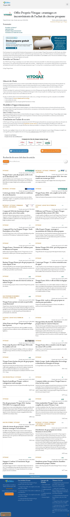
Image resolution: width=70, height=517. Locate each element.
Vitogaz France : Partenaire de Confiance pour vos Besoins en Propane (18, 248)
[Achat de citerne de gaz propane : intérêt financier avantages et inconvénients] (29, 422)
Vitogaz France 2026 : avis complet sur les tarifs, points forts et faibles (51, 194)
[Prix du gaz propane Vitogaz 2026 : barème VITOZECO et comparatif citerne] (29, 399)
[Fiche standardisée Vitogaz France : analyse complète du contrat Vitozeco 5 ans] (62, 399)
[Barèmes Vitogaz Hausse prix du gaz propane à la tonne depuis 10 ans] (29, 258)
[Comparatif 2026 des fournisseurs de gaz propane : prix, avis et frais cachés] (29, 205)
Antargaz (39, 172)
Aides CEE (13, 297)
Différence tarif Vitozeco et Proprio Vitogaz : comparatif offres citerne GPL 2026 (50, 212)
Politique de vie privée (46, 487)
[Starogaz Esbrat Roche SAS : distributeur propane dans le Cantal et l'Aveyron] (62, 317)
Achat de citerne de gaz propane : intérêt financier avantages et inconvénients (16, 427)
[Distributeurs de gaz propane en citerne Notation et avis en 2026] (62, 422)
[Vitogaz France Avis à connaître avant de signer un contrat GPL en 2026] (62, 340)
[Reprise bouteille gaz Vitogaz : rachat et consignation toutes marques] (29, 377)
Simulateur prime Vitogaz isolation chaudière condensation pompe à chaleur (50, 462)
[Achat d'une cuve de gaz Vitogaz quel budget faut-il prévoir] (29, 317)
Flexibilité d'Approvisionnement (13, 31)
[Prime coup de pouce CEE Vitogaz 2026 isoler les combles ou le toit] (29, 340)
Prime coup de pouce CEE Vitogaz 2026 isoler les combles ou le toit (18, 346)
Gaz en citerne (8, 422)
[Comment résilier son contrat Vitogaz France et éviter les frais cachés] (62, 377)
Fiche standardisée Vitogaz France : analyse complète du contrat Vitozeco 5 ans (49, 404)
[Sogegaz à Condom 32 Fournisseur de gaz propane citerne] (29, 457)
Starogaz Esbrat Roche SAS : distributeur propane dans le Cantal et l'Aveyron (49, 323)
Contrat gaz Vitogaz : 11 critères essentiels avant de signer (51, 263)
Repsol (6, 207)
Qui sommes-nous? (46, 484)
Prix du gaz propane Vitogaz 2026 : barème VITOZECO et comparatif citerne (17, 404)
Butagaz (38, 170)
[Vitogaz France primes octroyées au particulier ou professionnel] (29, 296)
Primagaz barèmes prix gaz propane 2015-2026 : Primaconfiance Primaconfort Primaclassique (60, 484)
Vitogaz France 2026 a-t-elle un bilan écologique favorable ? (51, 281)
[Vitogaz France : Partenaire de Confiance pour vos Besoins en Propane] (29, 243)
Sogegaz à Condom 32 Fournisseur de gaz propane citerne (16, 462)
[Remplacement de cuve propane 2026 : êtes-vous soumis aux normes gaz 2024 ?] (62, 170)
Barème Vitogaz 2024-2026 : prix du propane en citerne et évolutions (51, 248)
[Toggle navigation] (67, 4)
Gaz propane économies (11, 296)
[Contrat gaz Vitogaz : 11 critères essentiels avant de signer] (62, 258)
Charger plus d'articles (35, 476)
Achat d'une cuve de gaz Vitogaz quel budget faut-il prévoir (17, 324)
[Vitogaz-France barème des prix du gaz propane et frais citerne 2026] (29, 357)
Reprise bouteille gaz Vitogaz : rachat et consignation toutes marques (15, 382)
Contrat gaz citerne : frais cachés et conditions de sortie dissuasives (18, 194)
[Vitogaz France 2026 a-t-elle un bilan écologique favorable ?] (62, 276)
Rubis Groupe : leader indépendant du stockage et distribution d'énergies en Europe (51, 362)
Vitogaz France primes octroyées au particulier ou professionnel (18, 303)
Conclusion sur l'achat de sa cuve (13, 32)
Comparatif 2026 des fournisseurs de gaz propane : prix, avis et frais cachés (16, 212)
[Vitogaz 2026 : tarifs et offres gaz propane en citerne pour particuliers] (62, 296)
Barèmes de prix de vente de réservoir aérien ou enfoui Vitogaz (18, 281)
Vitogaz (65, 21)
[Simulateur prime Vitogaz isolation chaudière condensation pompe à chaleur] (62, 457)
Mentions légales (45, 497)
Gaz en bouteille (8, 377)
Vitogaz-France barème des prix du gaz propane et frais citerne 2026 (18, 362)
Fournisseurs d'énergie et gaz (56, 21)
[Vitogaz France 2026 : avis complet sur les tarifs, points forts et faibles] (62, 188)
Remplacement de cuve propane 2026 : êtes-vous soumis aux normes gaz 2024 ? (51, 177)
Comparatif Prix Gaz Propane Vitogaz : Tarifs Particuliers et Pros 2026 (17, 230)
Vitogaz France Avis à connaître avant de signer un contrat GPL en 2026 (51, 346)
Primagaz (52, 170)
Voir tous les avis (9, 494)
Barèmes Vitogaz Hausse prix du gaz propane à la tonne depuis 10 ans (18, 263)
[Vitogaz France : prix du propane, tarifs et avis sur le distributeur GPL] (29, 170)
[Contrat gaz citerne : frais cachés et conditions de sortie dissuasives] (29, 188)
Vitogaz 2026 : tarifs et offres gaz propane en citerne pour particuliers (50, 301)
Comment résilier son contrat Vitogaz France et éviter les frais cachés (51, 382)
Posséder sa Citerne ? (11, 27)
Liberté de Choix (9, 29)
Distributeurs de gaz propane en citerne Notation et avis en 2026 (49, 431)
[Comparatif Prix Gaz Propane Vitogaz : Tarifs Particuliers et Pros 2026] (29, 225)
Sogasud (47, 424)
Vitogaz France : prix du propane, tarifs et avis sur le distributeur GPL (18, 176)
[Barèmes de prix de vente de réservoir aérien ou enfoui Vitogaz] (29, 276)
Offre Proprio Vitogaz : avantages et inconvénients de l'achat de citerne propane (50, 230)
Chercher (6, 161)
